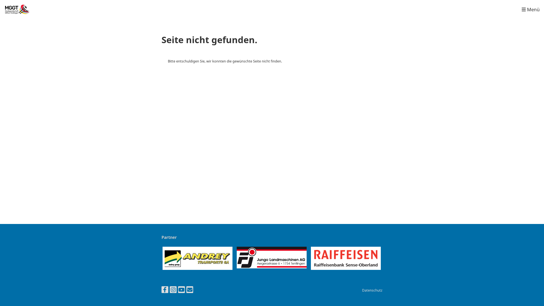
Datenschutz (372, 290)
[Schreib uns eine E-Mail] (189, 290)
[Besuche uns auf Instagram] (173, 290)
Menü (533, 9)
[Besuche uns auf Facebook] (165, 290)
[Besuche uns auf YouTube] (181, 290)
